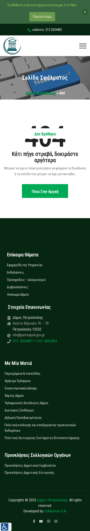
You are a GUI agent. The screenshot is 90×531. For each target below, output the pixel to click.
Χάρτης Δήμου (14, 396)
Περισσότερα (42, 16)
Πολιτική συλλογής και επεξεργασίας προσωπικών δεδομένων (40, 428)
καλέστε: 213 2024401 (47, 29)
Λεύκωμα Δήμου (18, 294)
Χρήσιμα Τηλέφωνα (17, 381)
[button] (6, 527)
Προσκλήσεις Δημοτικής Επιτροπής (29, 473)
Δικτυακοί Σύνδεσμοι (19, 410)
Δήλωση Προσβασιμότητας (23, 418)
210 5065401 (46, 341)
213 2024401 (23, 341)
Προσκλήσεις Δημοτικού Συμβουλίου (30, 465)
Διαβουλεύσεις (17, 287)
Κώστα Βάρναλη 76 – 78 (31, 323)
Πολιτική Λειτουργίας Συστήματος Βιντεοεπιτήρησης (42, 438)
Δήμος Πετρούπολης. (52, 500)
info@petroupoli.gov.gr (29, 335)
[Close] (85, 12)
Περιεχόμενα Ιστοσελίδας (22, 373)
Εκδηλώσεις (15, 272)
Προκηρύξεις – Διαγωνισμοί (26, 280)
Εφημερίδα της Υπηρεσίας (25, 265)
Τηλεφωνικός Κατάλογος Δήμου (26, 403)
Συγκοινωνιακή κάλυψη (21, 388)
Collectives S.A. (55, 511)
